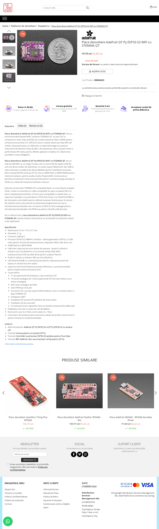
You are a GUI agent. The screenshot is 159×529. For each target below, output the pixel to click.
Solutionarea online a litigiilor (56, 503)
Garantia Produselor (52, 500)
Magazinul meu (14, 483)
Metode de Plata (51, 493)
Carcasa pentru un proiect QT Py (31, 333)
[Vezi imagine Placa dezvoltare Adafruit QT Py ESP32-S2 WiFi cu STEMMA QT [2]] (8, 64)
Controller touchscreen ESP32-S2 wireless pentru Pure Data (43, 336)
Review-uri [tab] (35, 125)
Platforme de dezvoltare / (24, 25)
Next (8, 87)
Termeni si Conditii (13, 493)
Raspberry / (44, 25)
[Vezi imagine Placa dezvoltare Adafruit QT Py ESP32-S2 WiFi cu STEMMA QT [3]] (8, 77)
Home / (6, 25)
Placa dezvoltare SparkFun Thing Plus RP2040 (28, 419)
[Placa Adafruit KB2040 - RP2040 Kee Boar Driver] (131, 390)
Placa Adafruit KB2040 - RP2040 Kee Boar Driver (131, 419)
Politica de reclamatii (14, 500)
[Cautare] (87, 7)
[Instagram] (85, 454)
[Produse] (5, 19)
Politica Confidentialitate (16, 496)
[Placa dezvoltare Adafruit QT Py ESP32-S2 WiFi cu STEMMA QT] (47, 52)
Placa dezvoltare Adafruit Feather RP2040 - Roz (79, 419)
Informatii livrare (51, 489)
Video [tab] (22, 125)
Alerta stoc (99, 71)
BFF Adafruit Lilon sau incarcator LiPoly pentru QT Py (40, 339)
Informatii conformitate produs (19, 344)
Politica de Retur (50, 496)
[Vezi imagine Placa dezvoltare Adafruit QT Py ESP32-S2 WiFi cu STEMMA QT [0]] (8, 38)
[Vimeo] (79, 454)
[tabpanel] (47, 52)
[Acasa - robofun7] (17, 7)
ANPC (46, 507)
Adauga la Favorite (93, 95)
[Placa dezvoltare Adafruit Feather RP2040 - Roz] (79, 390)
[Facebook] (73, 454)
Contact (8, 503)
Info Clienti (50, 483)
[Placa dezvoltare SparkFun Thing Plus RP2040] (28, 391)
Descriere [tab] (9, 126)
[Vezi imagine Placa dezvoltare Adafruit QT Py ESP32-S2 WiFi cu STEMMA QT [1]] (8, 51)
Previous (8, 31)
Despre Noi (10, 489)
